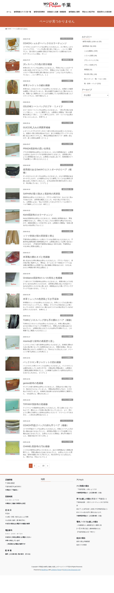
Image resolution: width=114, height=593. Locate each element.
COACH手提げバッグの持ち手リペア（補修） (46, 425)
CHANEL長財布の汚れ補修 (36, 446)
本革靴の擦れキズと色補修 (36, 257)
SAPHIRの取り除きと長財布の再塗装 (41, 193)
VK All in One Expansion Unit (71, 570)
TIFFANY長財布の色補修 (35, 404)
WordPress (44, 570)
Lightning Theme (56, 570)
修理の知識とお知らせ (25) (92, 41)
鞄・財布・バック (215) (92, 83)
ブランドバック (67, 38)
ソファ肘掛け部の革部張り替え (38, 236)
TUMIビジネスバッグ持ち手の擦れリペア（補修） (48, 320)
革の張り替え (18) (90, 74)
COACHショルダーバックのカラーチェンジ (45, 43)
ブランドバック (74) (91, 60)
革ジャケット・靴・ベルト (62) (95, 79)
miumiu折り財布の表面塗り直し (39, 341)
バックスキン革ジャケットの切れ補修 (42, 362)
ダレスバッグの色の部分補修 (37, 64)
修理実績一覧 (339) (89, 46)
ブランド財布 (67, 123)
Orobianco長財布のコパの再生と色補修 (42, 278)
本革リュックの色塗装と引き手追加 (41, 299)
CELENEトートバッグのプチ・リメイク (43, 106)
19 (43, 466)
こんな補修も (67, 81)
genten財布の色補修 (33, 383)
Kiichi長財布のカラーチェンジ (38, 215)
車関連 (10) (88, 69)
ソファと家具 (67, 231)
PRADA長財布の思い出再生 (37, 148)
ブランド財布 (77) (90, 65)
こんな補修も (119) (91, 51)
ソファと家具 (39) (90, 55)
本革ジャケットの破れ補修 (36, 85)
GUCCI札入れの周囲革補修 (36, 127)
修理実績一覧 (67, 60)
